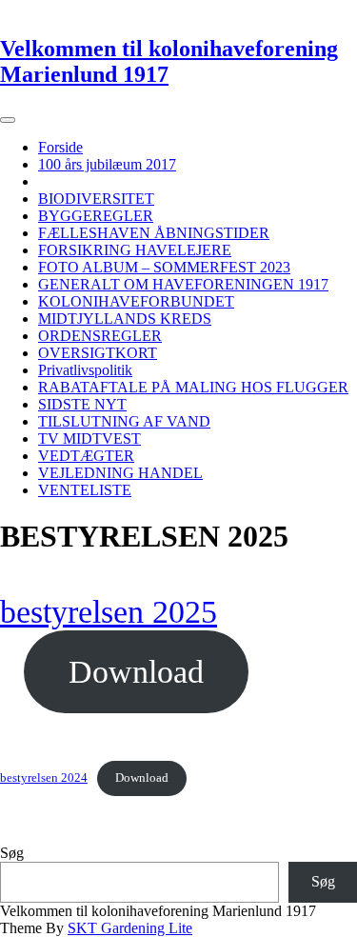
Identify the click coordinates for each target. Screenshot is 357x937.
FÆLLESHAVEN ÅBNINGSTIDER (153, 233)
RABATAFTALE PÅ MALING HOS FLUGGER (193, 387)
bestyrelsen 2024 (44, 778)
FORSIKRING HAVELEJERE (134, 250)
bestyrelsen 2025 (108, 611)
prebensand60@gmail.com (80, 8)
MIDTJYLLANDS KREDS (124, 318)
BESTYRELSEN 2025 (109, 181)
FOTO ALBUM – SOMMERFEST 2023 (164, 267)
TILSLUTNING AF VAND (124, 421)
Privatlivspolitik (85, 370)
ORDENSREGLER (100, 336)
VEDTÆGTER (86, 456)
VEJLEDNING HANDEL (120, 473)
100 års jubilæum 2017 (107, 164)
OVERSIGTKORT (97, 353)
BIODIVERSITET (96, 198)
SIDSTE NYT (82, 404)
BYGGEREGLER (95, 216)
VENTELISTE (84, 490)
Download (136, 671)
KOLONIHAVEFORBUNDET (136, 301)
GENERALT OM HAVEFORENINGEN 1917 (183, 284)
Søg (12, 853)
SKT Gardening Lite (130, 928)
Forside (60, 147)
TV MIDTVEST (89, 438)
